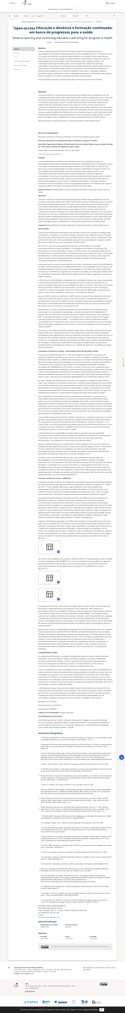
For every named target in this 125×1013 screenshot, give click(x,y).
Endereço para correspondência (50, 154)
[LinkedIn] (29, 992)
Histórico (17, 69)
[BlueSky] (25, 992)
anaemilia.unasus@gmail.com (49, 917)
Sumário (16, 16)
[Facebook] (31, 992)
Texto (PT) (75, 16)
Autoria (49, 42)
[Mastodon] (27, 992)
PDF (86, 16)
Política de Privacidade (91, 1009)
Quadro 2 (43, 569)
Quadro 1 (43, 538)
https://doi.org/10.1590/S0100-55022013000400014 (78, 22)
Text (15, 57)
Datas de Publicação (20, 65)
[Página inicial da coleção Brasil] (15, 988)
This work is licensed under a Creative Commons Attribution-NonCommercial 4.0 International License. (80, 946)
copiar (99, 22)
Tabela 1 (68, 561)
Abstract (16, 53)
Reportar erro (123, 362)
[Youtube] (33, 992)
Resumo (63, 16)
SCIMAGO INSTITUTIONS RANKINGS (67, 42)
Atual (33, 16)
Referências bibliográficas (22, 61)
